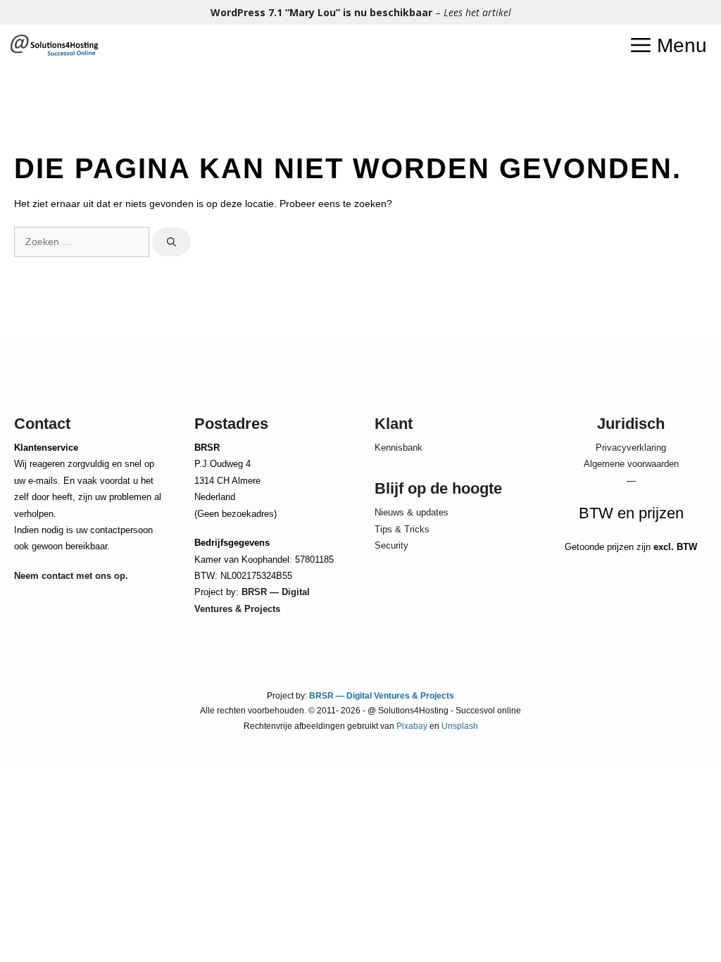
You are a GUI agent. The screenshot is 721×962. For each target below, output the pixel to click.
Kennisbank (398, 447)
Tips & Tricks (402, 529)
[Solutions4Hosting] (54, 46)
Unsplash (459, 726)
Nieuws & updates (412, 512)
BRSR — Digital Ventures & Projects (380, 696)
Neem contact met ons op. (71, 575)
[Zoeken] (171, 242)
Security (391, 545)
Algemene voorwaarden (631, 463)
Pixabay (411, 726)
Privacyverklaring (631, 447)
